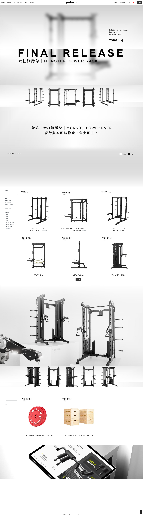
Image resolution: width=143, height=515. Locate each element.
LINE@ (139, 2)
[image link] (71, 2)
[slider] (5, 194)
